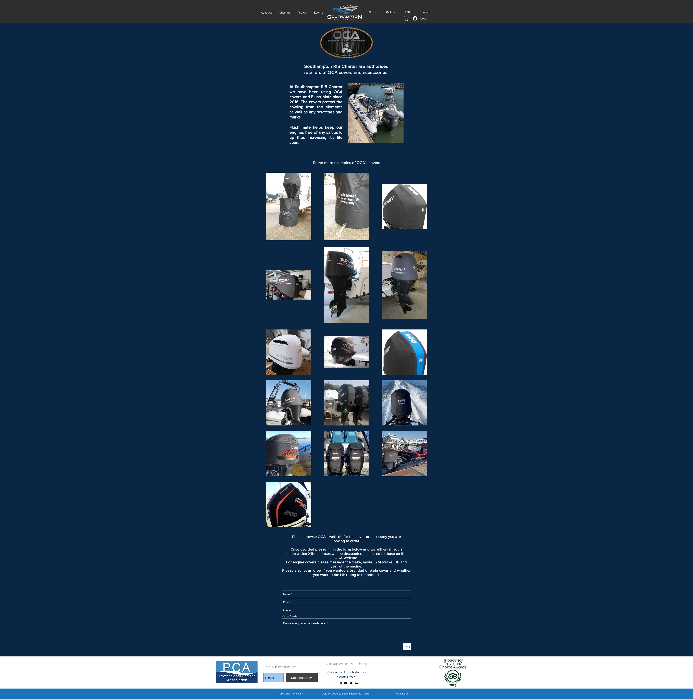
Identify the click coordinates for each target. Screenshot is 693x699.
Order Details (290, 616)
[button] (372, 12)
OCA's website (330, 537)
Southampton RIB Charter (346, 664)
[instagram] (340, 683)
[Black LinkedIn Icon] (356, 683)
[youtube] (346, 683)
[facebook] (335, 683)
